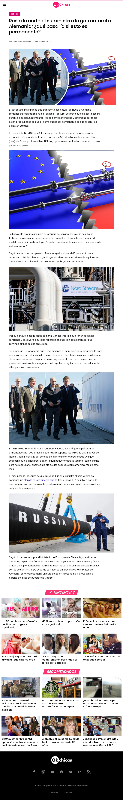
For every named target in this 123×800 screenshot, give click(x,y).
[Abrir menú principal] (4, 4)
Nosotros (69, 793)
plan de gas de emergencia (39, 480)
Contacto (54, 793)
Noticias (14, 14)
